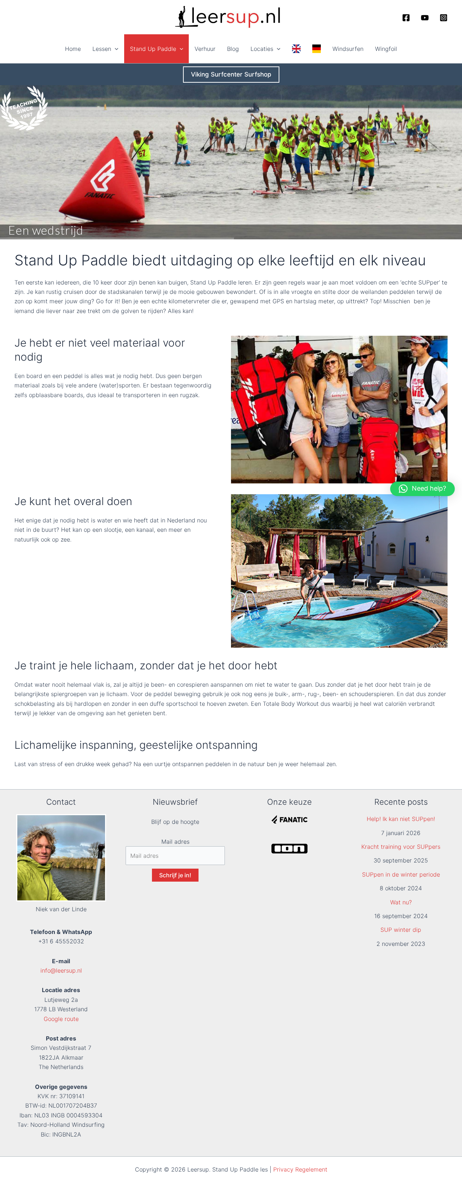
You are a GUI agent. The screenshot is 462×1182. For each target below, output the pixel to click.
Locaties (261, 48)
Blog (233, 48)
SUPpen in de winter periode (401, 874)
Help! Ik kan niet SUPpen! (401, 818)
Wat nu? (401, 902)
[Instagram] (444, 18)
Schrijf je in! (175, 875)
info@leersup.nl (61, 970)
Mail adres (175, 841)
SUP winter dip (400, 929)
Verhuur (205, 48)
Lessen (101, 48)
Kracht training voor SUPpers (400, 846)
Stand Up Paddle (153, 48)
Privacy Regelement (300, 1169)
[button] (114, 48)
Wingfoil (386, 48)
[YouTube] (425, 18)
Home (73, 48)
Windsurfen (347, 48)
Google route (61, 1018)
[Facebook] (406, 18)
